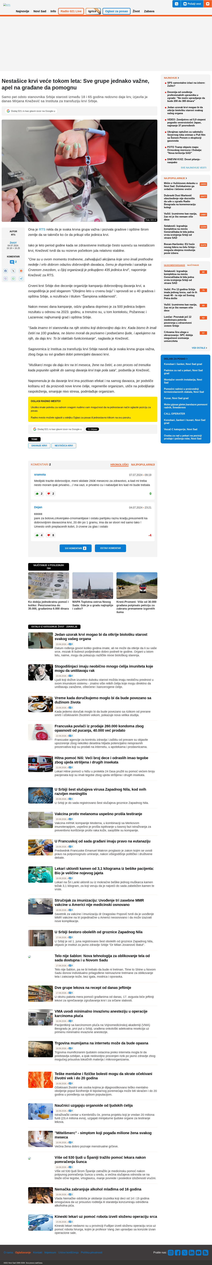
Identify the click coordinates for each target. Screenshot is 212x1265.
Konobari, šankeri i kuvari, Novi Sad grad (184, 421)
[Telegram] (21, 278)
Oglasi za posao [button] (116, 11)
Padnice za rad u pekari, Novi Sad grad (183, 372)
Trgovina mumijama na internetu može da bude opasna (101, 1043)
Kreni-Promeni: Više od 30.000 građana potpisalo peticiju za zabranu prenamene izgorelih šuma (136, 607)
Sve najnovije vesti (193, 167)
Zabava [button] (149, 11)
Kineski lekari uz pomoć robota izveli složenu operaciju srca (106, 1216)
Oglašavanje (23, 1252)
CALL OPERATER (174, 413)
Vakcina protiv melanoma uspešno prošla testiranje (98, 814)
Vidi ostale (199, 348)
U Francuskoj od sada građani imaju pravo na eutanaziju (102, 841)
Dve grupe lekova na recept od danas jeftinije (93, 988)
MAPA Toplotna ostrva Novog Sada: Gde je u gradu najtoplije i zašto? (92, 605)
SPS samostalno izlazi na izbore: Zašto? (186, 84)
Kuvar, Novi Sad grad (176, 398)
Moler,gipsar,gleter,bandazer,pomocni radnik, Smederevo (185, 406)
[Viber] (5, 278)
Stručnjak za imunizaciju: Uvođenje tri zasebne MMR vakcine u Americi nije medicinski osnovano (99, 902)
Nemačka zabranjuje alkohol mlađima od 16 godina (98, 1189)
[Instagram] (170, 1252)
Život (13, 243)
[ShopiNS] (208, 3)
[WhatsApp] (13, 278)
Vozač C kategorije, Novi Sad (180, 429)
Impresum (50, 1252)
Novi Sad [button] (39, 11)
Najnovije (170, 78)
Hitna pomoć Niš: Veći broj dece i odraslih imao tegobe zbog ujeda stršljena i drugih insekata (101, 760)
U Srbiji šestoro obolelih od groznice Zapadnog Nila (98, 932)
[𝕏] (13, 271)
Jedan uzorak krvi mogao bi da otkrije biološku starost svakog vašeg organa (185, 110)
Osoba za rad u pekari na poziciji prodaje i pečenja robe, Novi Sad (183, 437)
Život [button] (136, 11)
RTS (42, 229)
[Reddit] (21, 271)
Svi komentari (75, 548)
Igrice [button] (92, 11)
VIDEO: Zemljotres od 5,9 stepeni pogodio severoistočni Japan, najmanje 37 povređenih (186, 122)
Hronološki (119, 464)
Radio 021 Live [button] (71, 11)
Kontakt (37, 1252)
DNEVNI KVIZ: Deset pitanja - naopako (184, 161)
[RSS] (205, 1252)
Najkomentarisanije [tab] (174, 265)
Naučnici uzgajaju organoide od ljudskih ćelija (94, 1105)
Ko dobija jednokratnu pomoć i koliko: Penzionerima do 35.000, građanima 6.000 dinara (48, 605)
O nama (8, 1252)
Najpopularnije (174, 178)
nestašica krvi (64, 445)
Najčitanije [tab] (193, 265)
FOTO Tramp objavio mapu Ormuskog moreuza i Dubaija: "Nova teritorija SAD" (184, 150)
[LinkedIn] (191, 1252)
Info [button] (53, 11)
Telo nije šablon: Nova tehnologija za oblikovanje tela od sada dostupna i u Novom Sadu (102, 958)
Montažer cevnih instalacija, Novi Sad (183, 381)
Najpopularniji (143, 464)
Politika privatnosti (91, 1252)
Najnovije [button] (22, 11)
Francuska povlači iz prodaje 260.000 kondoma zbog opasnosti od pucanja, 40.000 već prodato (99, 728)
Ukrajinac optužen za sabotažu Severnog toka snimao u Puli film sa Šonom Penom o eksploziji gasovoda (186, 136)
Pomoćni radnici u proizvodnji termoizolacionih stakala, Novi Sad (184, 390)
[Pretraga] (176, 3)
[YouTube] (198, 1252)
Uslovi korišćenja (68, 1252)
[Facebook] (5, 271)
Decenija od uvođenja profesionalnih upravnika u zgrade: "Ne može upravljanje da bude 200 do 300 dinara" (186, 96)
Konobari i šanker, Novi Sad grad (183, 364)
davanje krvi (39, 445)
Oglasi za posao (175, 359)
